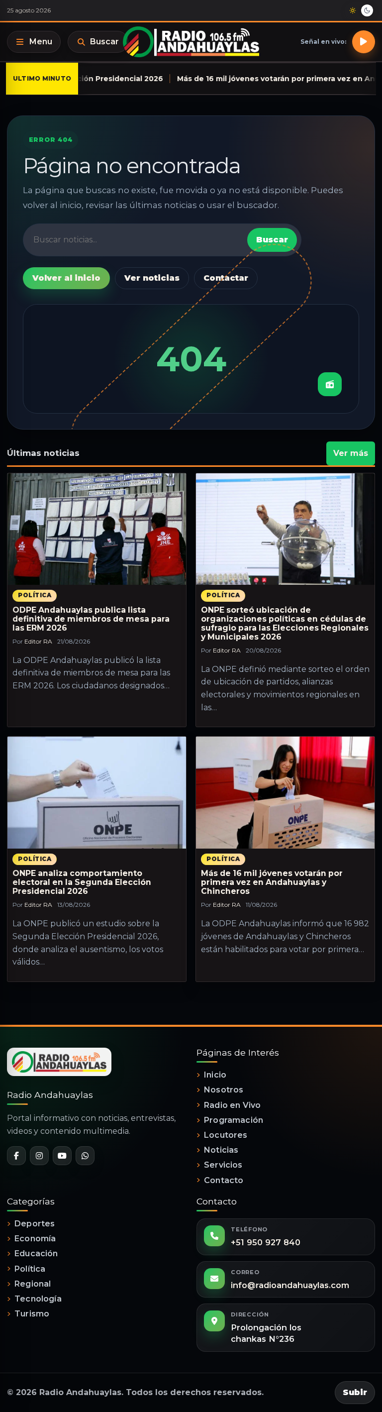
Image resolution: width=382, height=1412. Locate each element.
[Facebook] (16, 1155)
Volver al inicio (66, 278)
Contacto (223, 1180)
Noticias (221, 1150)
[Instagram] (39, 1155)
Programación (233, 1120)
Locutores (225, 1135)
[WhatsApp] (85, 1155)
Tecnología (38, 1298)
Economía (35, 1238)
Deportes (34, 1223)
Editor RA (38, 641)
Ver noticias (152, 278)
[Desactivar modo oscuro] (359, 10)
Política (34, 595)
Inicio (215, 1075)
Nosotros (223, 1089)
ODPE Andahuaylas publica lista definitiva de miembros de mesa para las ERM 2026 (91, 619)
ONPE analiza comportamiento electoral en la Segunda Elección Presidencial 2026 (81, 882)
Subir (355, 1392)
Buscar (104, 41)
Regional (32, 1284)
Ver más (350, 453)
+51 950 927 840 (265, 1242)
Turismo (31, 1313)
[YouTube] (62, 1155)
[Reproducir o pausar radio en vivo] (363, 41)
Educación (36, 1253)
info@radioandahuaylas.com (290, 1285)
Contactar (225, 278)
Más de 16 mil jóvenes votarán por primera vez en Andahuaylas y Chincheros (272, 882)
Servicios (223, 1165)
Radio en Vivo (232, 1105)
